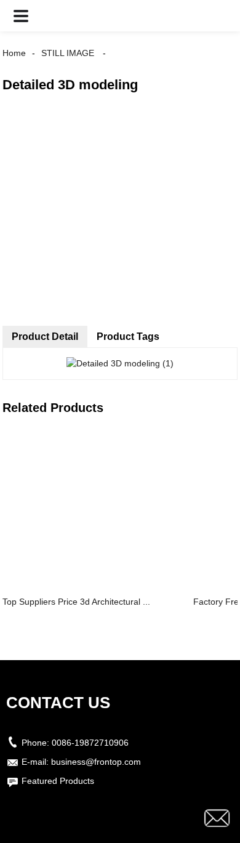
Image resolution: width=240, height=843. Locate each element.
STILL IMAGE (67, 53)
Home (14, 53)
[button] (20, 15)
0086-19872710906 (90, 743)
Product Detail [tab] (45, 336)
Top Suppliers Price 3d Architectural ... (76, 602)
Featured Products (58, 781)
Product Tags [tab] (128, 336)
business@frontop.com (96, 762)
